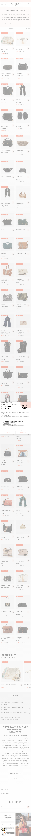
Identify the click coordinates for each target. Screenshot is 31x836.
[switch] (3, 834)
